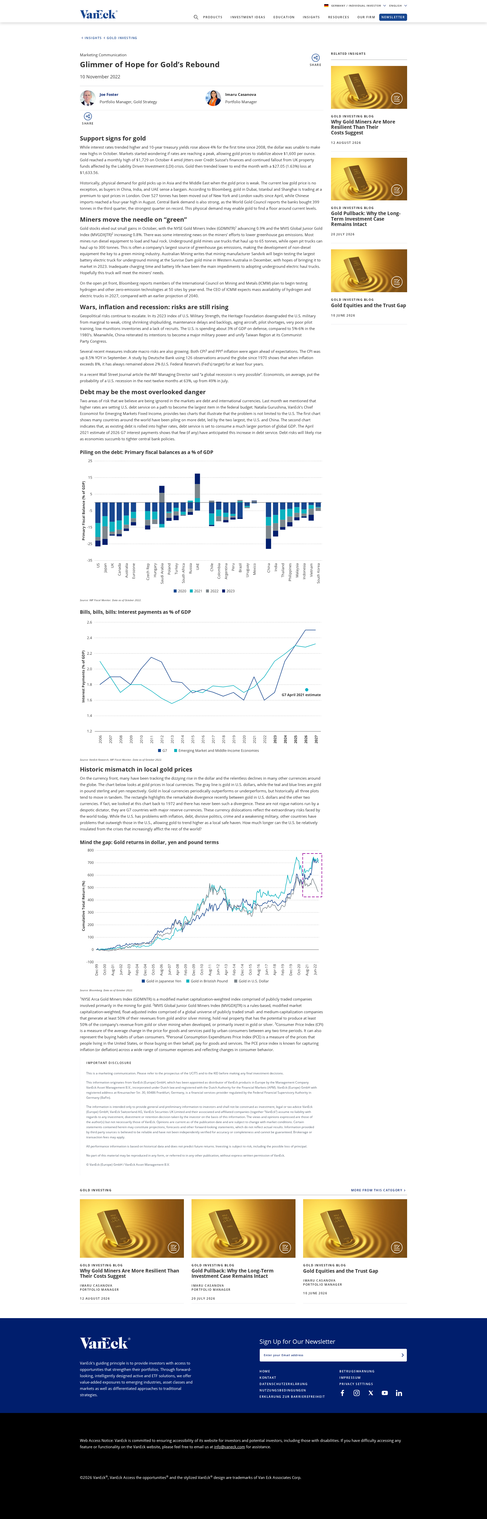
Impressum (350, 1377)
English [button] (396, 5)
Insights (311, 17)
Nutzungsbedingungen (282, 1390)
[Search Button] (196, 17)
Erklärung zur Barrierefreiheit (292, 1396)
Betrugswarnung (357, 1371)
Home (264, 1371)
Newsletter (393, 17)
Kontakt (267, 1377)
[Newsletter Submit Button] (402, 1355)
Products (212, 17)
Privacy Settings (356, 1384)
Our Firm (366, 17)
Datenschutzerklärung (283, 1384)
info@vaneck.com (229, 1446)
